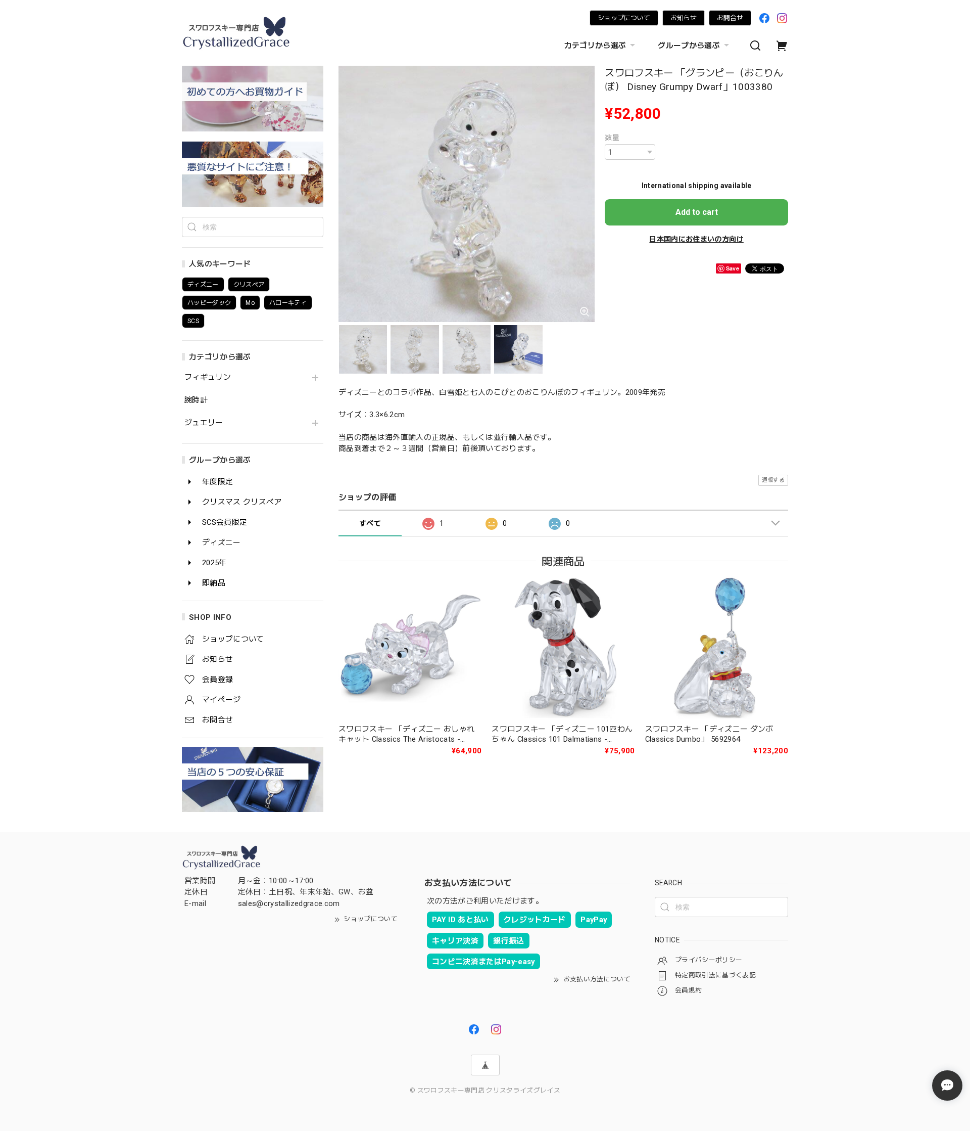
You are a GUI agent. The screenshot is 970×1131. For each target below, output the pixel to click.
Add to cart (696, 212)
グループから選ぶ (689, 45)
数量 (612, 137)
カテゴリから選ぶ (595, 45)
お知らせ (683, 18)
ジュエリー (203, 423)
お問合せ (730, 18)
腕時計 (196, 400)
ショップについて (624, 18)
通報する (773, 480)
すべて (370, 523)
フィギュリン (207, 377)
